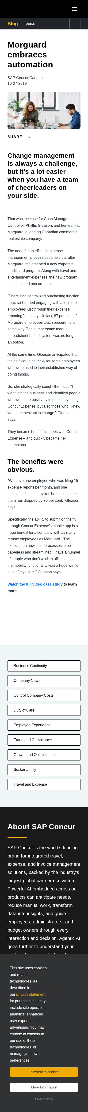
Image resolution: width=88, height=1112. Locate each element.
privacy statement (30, 994)
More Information (44, 1087)
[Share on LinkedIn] (46, 137)
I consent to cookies (44, 1072)
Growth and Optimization (34, 755)
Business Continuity (30, 666)
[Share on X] (29, 137)
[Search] (75, 23)
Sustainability (25, 770)
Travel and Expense (30, 784)
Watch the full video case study (35, 584)
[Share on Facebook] (37, 137)
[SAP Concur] (29, 9)
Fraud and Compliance (33, 740)
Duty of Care (24, 710)
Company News (27, 681)
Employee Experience (32, 725)
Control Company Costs (34, 695)
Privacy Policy (44, 1098)
